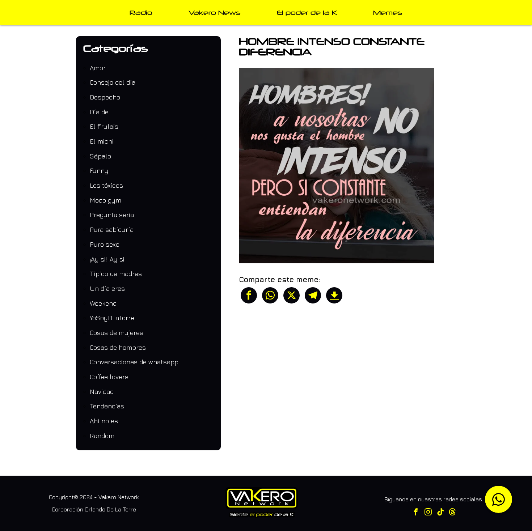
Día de (99, 112)
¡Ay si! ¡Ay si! (108, 259)
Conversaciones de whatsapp (134, 362)
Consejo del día (112, 82)
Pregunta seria (112, 214)
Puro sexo (104, 244)
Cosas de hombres (118, 347)
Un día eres (107, 288)
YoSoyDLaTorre (112, 318)
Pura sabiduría (112, 229)
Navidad (102, 391)
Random (102, 435)
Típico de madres (116, 273)
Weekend (103, 303)
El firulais (104, 126)
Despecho (105, 97)
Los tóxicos (106, 185)
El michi (102, 141)
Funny (99, 170)
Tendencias (107, 406)
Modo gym (105, 200)
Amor (98, 68)
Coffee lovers (109, 377)
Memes (387, 12)
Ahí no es (104, 421)
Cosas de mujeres (116, 332)
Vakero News (215, 12)
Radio (141, 12)
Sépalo (100, 156)
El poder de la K (307, 12)
